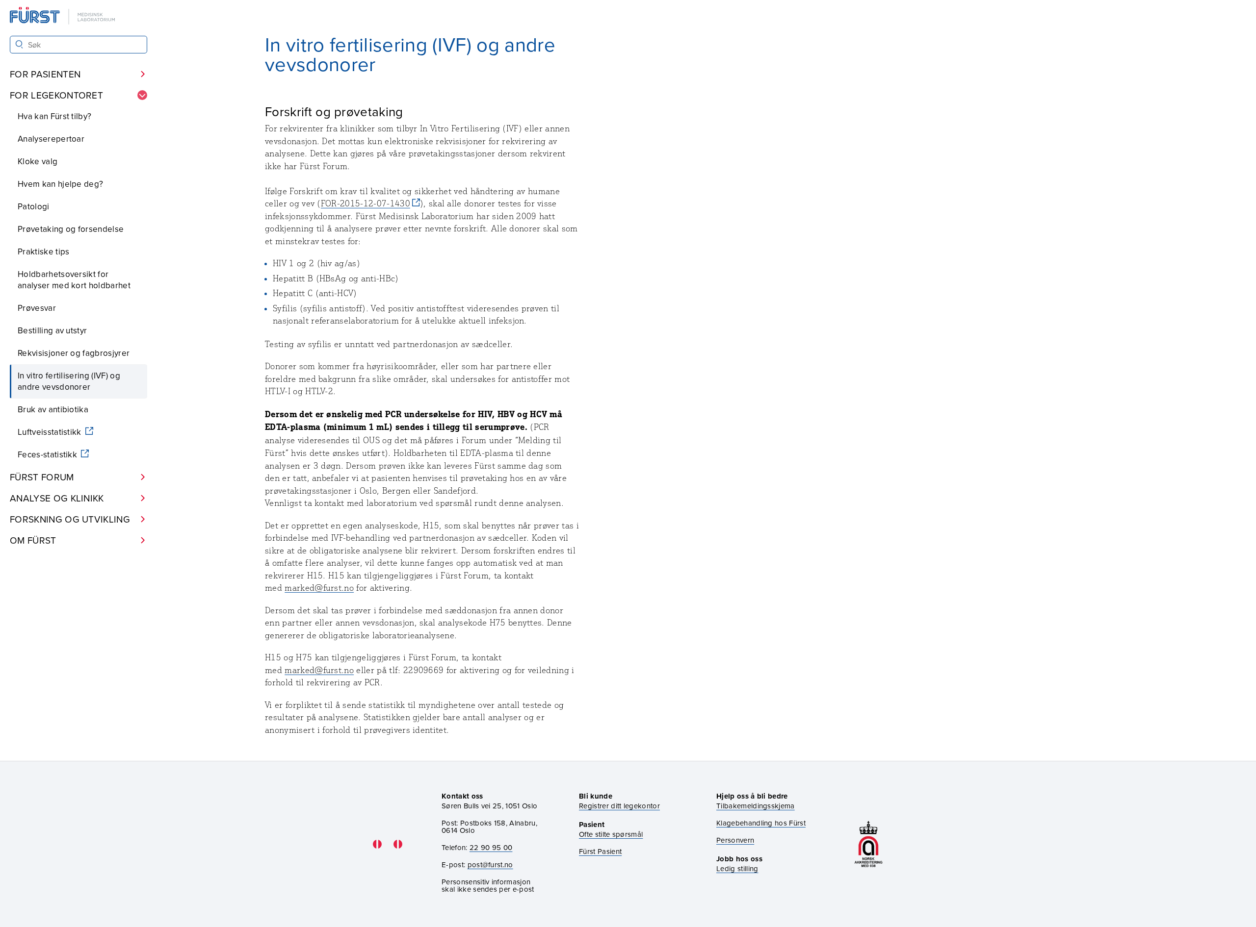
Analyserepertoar (51, 139)
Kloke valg (37, 161)
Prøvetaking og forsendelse (71, 229)
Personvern (735, 840)
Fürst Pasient (600, 851)
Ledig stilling (737, 868)
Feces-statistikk (48, 454)
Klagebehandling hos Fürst (761, 823)
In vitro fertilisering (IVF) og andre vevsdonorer (69, 381)
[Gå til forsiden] (63, 16)
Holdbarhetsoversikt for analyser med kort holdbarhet (74, 279)
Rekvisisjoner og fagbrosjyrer (74, 353)
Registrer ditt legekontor (619, 805)
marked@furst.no (319, 588)
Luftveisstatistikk (50, 432)
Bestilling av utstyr (52, 330)
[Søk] (19, 44)
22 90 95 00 (491, 847)
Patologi (34, 206)
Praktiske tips (43, 251)
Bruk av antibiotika (53, 409)
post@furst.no (490, 864)
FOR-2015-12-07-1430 (365, 203)
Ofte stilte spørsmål (611, 834)
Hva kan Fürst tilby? (54, 116)
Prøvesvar (37, 308)
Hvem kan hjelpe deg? (60, 184)
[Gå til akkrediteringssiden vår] (868, 844)
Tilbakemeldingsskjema (755, 805)
